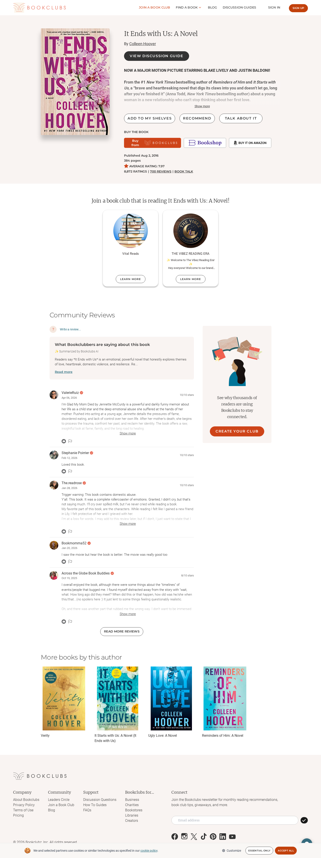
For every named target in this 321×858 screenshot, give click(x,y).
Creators (131, 821)
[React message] (64, 441)
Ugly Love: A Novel (162, 735)
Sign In (274, 7)
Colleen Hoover (142, 43)
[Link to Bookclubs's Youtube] (232, 836)
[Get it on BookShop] (205, 143)
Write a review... (70, 329)
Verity (45, 735)
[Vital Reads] (130, 230)
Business (132, 800)
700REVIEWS (160, 171)
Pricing (18, 815)
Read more (63, 372)
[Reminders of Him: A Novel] (225, 698)
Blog (212, 7)
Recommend (197, 118)
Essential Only (259, 850)
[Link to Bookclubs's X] (194, 836)
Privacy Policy (24, 805)
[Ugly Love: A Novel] (171, 698)
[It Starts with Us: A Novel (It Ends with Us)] (117, 698)
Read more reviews (121, 631)
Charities (132, 805)
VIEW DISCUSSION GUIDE (156, 56)
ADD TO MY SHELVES (150, 118)
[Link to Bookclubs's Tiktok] (203, 836)
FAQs (87, 810)
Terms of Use (23, 810)
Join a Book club (154, 7)
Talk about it (241, 118)
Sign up (298, 8)
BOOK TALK (183, 171)
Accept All (286, 850)
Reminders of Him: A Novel (222, 735)
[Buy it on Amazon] (250, 143)
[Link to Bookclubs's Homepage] (39, 7)
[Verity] (64, 698)
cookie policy (148, 850)
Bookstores (133, 810)
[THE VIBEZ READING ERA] (190, 230)
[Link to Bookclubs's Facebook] (174, 836)
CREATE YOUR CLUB (237, 431)
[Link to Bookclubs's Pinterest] (213, 836)
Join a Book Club (61, 805)
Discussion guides (239, 7)
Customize (234, 850)
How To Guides (95, 805)
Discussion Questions (99, 800)
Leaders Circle (58, 800)
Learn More (130, 279)
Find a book (187, 7)
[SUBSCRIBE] (304, 820)
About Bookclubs (26, 800)
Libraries (131, 815)
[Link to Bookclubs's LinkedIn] (222, 836)
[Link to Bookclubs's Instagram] (184, 836)
